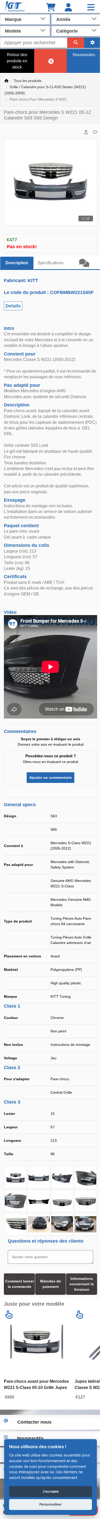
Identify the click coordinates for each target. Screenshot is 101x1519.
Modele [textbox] (13, 31)
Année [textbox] (63, 19)
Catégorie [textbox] (67, 31)
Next (96, 182)
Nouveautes (84, 54)
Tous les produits (27, 81)
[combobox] (25, 19)
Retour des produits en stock (17, 60)
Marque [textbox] (13, 19)
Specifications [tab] (50, 263)
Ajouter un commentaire (48, 777)
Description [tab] (16, 263)
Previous (4, 182)
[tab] (84, 263)
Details (13, 305)
